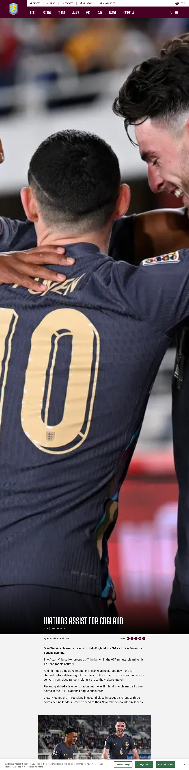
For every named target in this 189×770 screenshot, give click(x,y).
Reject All (144, 764)
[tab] (35, 3)
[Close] (184, 764)
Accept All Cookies (165, 764)
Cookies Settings (123, 764)
